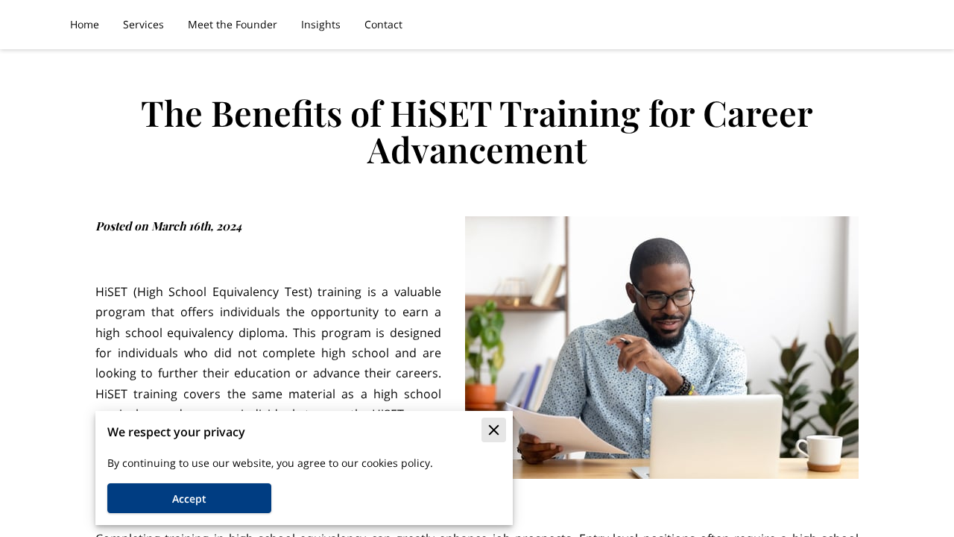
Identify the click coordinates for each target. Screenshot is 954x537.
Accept (189, 499)
